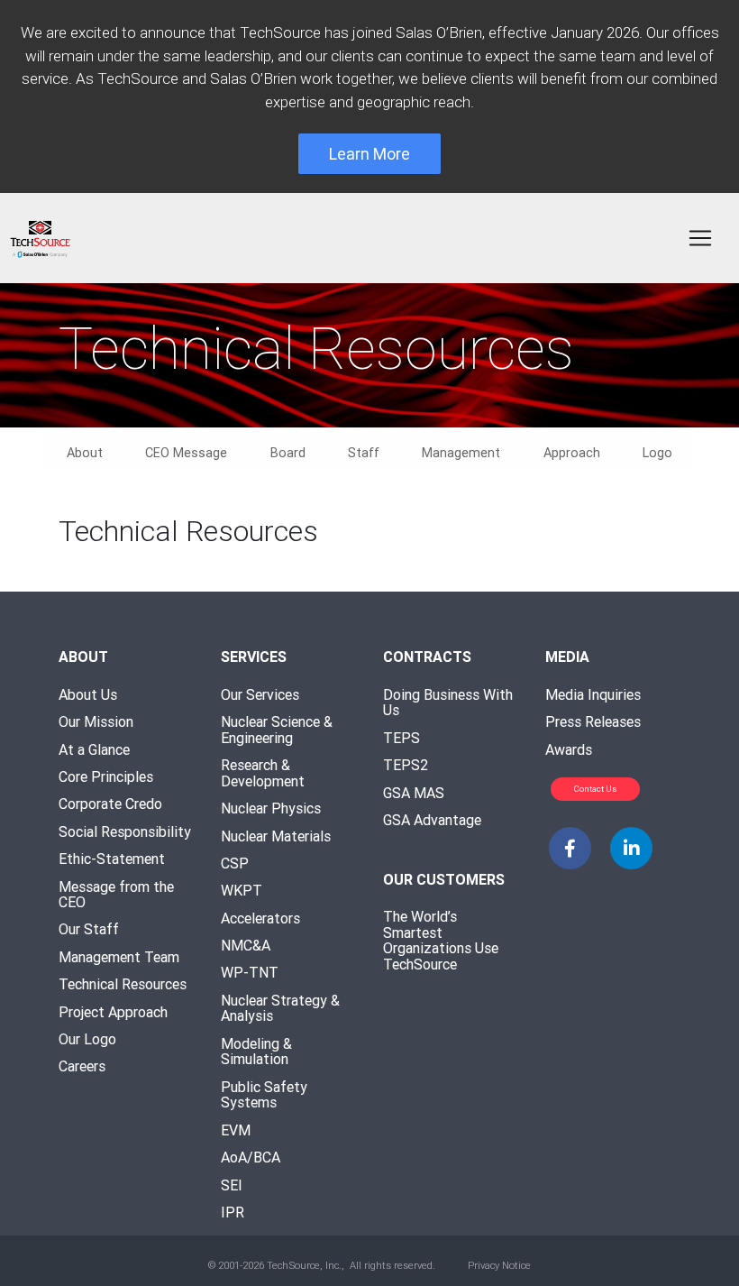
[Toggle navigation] (700, 238)
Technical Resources (123, 984)
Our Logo (87, 1039)
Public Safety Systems (264, 1095)
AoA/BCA (250, 1157)
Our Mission (96, 721)
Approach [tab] (571, 453)
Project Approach (113, 1012)
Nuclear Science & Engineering (277, 729)
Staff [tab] (363, 453)
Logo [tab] (657, 453)
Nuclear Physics (271, 808)
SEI (231, 1185)
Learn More (369, 153)
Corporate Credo (110, 804)
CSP (235, 863)
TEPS (401, 738)
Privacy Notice (499, 1265)
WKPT (241, 890)
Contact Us (595, 789)
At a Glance (94, 749)
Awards (568, 749)
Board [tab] (288, 453)
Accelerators (260, 918)
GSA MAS (413, 793)
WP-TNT (249, 972)
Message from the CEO (116, 894)
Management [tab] (461, 453)
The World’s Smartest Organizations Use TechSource (440, 940)
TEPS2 (405, 765)
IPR (232, 1212)
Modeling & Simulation (256, 1051)
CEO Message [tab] (186, 453)
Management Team (119, 957)
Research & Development (263, 773)
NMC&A (245, 945)
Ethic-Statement (112, 859)
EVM (236, 1130)
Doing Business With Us (448, 702)
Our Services (260, 694)
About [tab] (85, 453)
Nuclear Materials (276, 836)
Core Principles (106, 776)
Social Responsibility (125, 831)
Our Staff (89, 929)
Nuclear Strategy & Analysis (280, 1008)
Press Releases (593, 721)
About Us (88, 694)
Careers (82, 1066)
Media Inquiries (593, 694)
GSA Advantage (432, 820)
